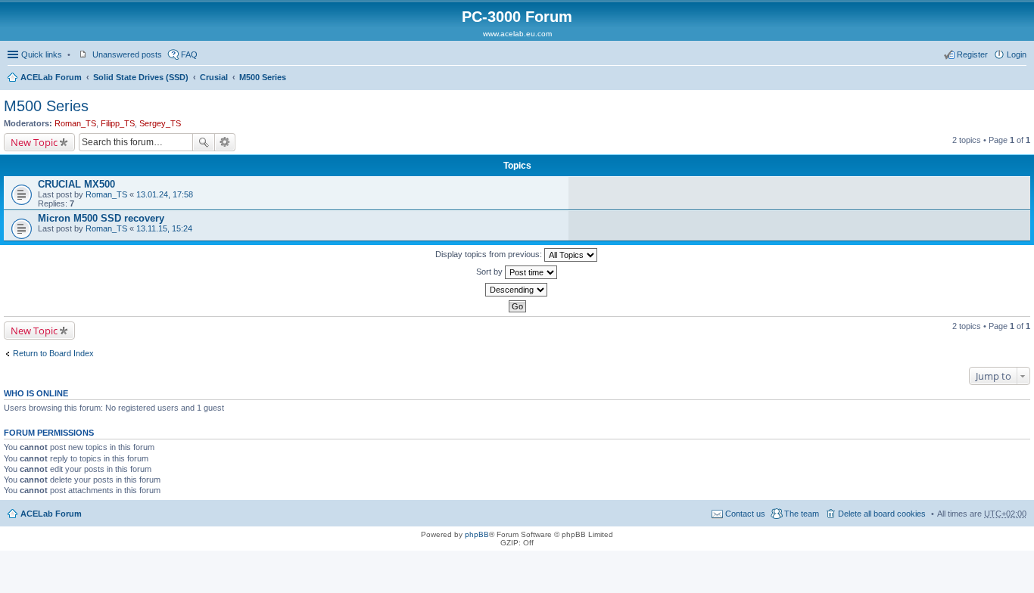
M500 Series (262, 77)
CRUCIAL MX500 (76, 184)
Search (203, 142)
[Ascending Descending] (517, 289)
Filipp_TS (118, 123)
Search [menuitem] (1020, 79)
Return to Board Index (53, 353)
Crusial (214, 77)
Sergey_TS (160, 123)
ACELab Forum (51, 77)
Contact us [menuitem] (745, 513)
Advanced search (225, 142)
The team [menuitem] (801, 513)
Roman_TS (75, 123)
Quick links (41, 54)
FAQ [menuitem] (189, 54)
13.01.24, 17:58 (164, 194)
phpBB (477, 534)
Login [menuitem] (1016, 54)
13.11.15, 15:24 (164, 228)
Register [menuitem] (972, 54)
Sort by (490, 271)
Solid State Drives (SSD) (140, 77)
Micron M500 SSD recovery (101, 218)
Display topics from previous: (489, 254)
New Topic (34, 142)
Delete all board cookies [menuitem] (882, 513)
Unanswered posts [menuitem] (127, 54)
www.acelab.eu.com (517, 33)
